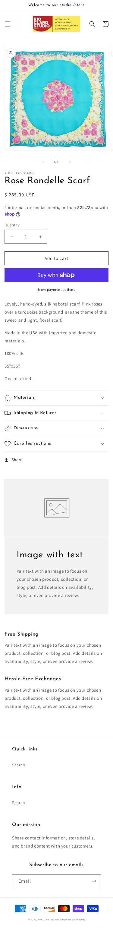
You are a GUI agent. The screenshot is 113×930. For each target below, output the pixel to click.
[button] (7, 24)
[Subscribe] (94, 881)
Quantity (12, 225)
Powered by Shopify (72, 919)
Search (18, 765)
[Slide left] (43, 161)
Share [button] (17, 459)
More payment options (56, 289)
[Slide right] (70, 161)
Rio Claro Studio (48, 919)
